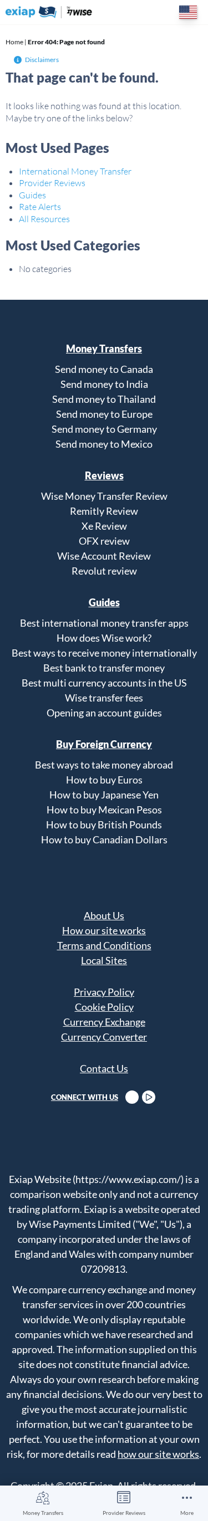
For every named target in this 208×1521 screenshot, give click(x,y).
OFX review (104, 541)
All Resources (44, 218)
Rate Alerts (40, 206)
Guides (32, 195)
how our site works (158, 1454)
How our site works (104, 930)
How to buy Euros (104, 780)
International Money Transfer (75, 171)
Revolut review (104, 571)
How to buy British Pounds (104, 824)
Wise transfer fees (104, 698)
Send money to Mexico (104, 444)
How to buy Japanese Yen (104, 794)
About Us (104, 915)
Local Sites (104, 960)
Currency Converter (104, 1037)
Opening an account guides (104, 712)
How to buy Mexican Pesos (104, 809)
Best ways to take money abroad (104, 765)
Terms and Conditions (104, 945)
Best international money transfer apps (104, 623)
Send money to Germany (104, 429)
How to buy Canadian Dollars (104, 839)
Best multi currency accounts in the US (104, 683)
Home (14, 42)
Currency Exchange (104, 1022)
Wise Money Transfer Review (104, 496)
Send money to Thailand (104, 399)
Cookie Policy (104, 1007)
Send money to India (104, 384)
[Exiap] (49, 12)
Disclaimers (42, 59)
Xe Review (104, 526)
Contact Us (104, 1068)
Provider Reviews (124, 1512)
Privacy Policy (104, 992)
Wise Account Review (104, 556)
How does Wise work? (104, 638)
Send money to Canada (104, 369)
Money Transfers (43, 1512)
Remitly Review (104, 511)
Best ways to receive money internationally (104, 653)
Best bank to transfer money (104, 668)
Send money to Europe (104, 414)
